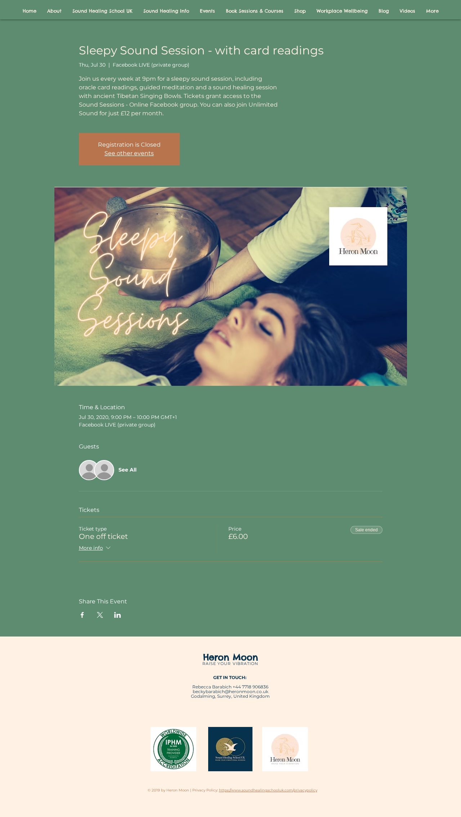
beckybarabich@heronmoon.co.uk (230, 691)
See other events (129, 153)
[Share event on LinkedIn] (117, 615)
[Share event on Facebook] (82, 615)
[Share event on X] (100, 615)
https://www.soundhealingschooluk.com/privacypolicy (268, 790)
